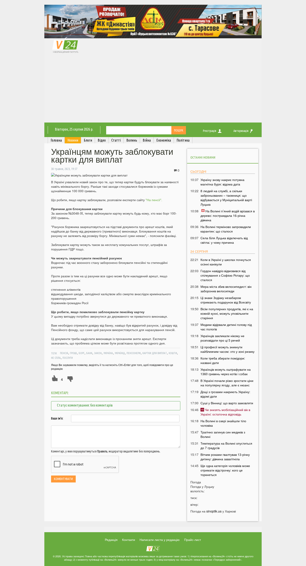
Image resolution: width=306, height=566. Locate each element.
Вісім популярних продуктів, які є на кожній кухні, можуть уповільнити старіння (226, 313)
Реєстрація (209, 131)
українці (120, 353)
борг (81, 353)
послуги (67, 357)
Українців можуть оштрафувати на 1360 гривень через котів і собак (225, 371)
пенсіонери (134, 353)
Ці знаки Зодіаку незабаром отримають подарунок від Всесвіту (225, 299)
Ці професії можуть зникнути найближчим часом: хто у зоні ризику (227, 349)
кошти (173, 353)
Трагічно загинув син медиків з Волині (222, 434)
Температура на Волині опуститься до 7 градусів (226, 445)
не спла (56, 357)
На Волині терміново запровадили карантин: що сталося (225, 228)
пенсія (64, 353)
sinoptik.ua (214, 511)
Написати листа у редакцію (160, 539)
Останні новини (202, 157)
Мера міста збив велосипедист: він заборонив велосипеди (226, 288)
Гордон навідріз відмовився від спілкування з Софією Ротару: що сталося (225, 275)
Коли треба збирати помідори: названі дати (222, 360)
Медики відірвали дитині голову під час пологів (226, 326)
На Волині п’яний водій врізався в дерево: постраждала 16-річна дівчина (227, 215)
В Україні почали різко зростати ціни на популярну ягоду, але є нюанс (226, 382)
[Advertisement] (153, 89)
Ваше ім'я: (57, 418)
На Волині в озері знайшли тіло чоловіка (223, 423)
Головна (56, 140)
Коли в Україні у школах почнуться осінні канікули (225, 261)
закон (98, 353)
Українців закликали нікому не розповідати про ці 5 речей (222, 338)
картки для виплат (154, 353)
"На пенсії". (153, 200)
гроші (73, 353)
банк (89, 353)
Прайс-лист (192, 539)
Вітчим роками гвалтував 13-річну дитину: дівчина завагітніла (225, 456)
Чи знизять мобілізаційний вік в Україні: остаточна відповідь (225, 411)
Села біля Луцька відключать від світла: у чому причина (224, 240)
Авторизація (240, 131)
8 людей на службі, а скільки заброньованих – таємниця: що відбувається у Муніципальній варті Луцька (226, 198)
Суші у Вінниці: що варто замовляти (226, 403)
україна (108, 353)
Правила (102, 451)
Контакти (128, 539)
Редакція (111, 539)
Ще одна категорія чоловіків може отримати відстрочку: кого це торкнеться (225, 470)
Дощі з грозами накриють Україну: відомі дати (225, 394)
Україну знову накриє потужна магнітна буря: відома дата (222, 181)
